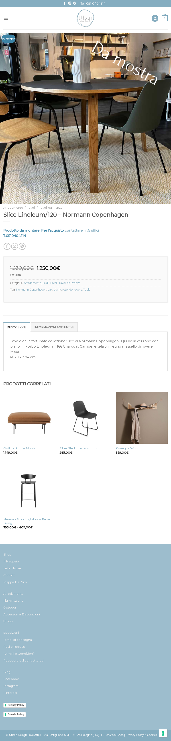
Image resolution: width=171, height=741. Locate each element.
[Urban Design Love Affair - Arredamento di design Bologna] (85, 18)
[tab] (16, 327)
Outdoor (9, 607)
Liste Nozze (12, 568)
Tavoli (31, 207)
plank (57, 289)
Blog (6, 672)
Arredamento (13, 207)
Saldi (46, 283)
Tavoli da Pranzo (51, 207)
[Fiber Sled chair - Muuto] (85, 418)
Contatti (9, 575)
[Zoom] (165, 199)
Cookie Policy (16, 714)
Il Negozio (11, 561)
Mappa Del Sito (15, 582)
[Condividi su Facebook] (7, 246)
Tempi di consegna (17, 639)
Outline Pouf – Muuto (19, 448)
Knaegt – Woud (127, 448)
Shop (7, 554)
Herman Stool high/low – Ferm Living (26, 521)
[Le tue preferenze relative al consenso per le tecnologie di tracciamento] (163, 733)
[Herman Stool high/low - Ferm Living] (29, 489)
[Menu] (5, 18)
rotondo (67, 289)
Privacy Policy (16, 704)
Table (86, 289)
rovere (78, 289)
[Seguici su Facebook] (64, 3)
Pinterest (10, 692)
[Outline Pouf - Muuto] (29, 418)
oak (50, 289)
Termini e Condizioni (18, 653)
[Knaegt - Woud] (142, 418)
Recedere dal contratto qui (23, 660)
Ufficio (8, 621)
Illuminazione (13, 600)
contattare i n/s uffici (82, 230)
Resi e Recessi (14, 646)
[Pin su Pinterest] (22, 246)
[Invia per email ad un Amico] (14, 246)
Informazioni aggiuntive (54, 327)
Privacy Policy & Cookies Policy (145, 735)
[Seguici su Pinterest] (74, 3)
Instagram (10, 686)
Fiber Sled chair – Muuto (78, 448)
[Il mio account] (155, 18)
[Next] (162, 118)
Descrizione (17, 327)
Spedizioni (11, 632)
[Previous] (9, 118)
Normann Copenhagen (31, 289)
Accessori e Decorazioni (21, 614)
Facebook (11, 679)
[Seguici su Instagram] (69, 3)
